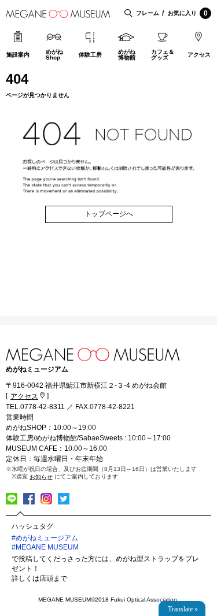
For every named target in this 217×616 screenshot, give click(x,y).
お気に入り (188, 13)
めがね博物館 (126, 55)
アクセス (199, 54)
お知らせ (41, 477)
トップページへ (108, 214)
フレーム (147, 13)
